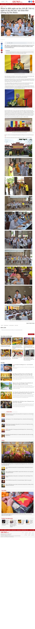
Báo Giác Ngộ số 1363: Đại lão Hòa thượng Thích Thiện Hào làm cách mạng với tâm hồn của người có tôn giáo (29, 523)
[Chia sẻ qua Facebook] (2, 44)
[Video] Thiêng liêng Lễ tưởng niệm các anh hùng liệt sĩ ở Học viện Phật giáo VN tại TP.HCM (19, 476)
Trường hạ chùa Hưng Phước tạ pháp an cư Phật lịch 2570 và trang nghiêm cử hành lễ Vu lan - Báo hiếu (17, 347)
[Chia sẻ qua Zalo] (2, 48)
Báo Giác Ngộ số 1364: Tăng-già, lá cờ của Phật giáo (21, 522)
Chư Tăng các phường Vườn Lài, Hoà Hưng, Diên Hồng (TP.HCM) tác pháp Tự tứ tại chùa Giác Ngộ (22, 374)
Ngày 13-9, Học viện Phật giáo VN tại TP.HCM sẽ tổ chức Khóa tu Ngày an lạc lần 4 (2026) (23, 383)
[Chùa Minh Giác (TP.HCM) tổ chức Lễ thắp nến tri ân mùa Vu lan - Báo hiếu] (6, 404)
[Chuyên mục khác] (33, 6)
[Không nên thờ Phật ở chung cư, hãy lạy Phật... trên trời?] (11, 521)
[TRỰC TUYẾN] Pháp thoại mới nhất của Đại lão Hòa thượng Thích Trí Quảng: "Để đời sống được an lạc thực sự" (19, 485)
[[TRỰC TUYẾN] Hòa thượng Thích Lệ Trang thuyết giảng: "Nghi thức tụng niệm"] (3, 481)
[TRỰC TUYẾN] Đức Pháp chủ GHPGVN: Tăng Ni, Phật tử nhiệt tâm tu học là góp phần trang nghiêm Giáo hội (19, 472)
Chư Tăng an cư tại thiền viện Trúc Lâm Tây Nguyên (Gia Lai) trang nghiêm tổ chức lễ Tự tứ (6, 358)
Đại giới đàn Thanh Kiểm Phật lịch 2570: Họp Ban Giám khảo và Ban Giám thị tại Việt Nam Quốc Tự (19, 435)
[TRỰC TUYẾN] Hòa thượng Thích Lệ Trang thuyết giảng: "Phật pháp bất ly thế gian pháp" (19, 468)
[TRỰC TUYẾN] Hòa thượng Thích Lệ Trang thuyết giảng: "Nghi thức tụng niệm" (19, 480)
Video (2, 440)
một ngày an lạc (6, 325)
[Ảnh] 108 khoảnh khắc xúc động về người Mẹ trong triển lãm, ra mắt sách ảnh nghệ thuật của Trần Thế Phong (29, 359)
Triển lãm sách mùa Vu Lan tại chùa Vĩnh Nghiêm (17, 358)
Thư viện (3, 490)
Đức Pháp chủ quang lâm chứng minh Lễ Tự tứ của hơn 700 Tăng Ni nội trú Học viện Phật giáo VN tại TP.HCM (19, 425)
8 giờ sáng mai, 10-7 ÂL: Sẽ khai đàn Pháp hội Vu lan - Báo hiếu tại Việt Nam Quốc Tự (19, 419)
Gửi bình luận (31, 334)
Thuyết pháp (16, 325)
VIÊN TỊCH (30, 532)
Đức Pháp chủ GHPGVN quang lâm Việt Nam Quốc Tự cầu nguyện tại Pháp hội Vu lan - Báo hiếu (29, 347)
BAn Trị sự (23, 532)
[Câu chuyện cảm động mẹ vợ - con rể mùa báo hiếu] (6, 367)
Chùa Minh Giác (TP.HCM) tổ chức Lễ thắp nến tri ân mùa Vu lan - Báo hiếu (23, 402)
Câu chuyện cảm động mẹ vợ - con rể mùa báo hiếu (23, 365)
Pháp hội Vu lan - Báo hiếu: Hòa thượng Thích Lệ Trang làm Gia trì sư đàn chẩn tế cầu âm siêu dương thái (19, 414)
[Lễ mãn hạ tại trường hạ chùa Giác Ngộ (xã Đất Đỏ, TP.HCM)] (6, 341)
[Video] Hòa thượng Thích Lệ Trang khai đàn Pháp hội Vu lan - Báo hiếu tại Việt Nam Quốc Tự (17, 464)
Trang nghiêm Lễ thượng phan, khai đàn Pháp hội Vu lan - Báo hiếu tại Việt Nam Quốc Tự (19, 430)
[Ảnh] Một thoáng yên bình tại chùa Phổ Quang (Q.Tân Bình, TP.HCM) (16, 53)
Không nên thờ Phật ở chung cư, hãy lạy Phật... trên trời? (13, 522)
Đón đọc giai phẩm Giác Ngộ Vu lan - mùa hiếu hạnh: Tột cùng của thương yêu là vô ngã (5, 523)
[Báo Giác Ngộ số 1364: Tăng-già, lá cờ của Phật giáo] (19, 521)
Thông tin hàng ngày (7, 518)
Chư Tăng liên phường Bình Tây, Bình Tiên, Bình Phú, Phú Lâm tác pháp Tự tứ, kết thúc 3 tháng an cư (23, 393)
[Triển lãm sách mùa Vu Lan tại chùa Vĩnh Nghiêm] (17, 353)
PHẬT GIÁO (26, 532)
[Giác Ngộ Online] (11, 532)
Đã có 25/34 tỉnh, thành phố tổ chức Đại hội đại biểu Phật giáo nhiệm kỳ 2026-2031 (17, 514)
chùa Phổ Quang (11, 325)
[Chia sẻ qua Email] (2, 50)
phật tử (33, 532)
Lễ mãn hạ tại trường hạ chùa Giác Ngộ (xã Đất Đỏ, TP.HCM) (5, 346)
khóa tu (2, 325)
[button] (33, 523)
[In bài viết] (2, 52)
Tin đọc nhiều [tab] (9, 411)
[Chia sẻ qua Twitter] (2, 46)
